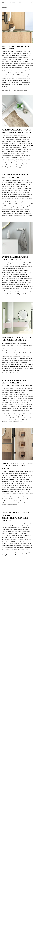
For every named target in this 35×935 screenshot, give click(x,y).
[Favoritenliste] (32, 2)
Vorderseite (4, 7)
